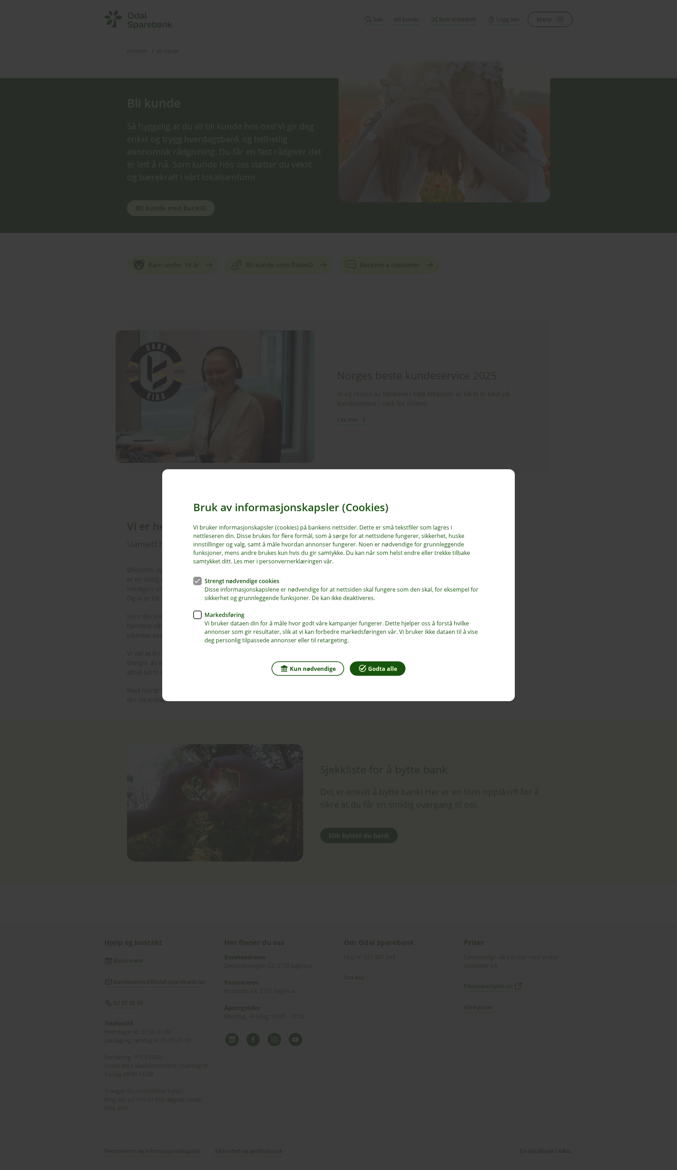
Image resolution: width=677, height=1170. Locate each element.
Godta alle (382, 668)
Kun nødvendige (313, 668)
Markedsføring (224, 614)
